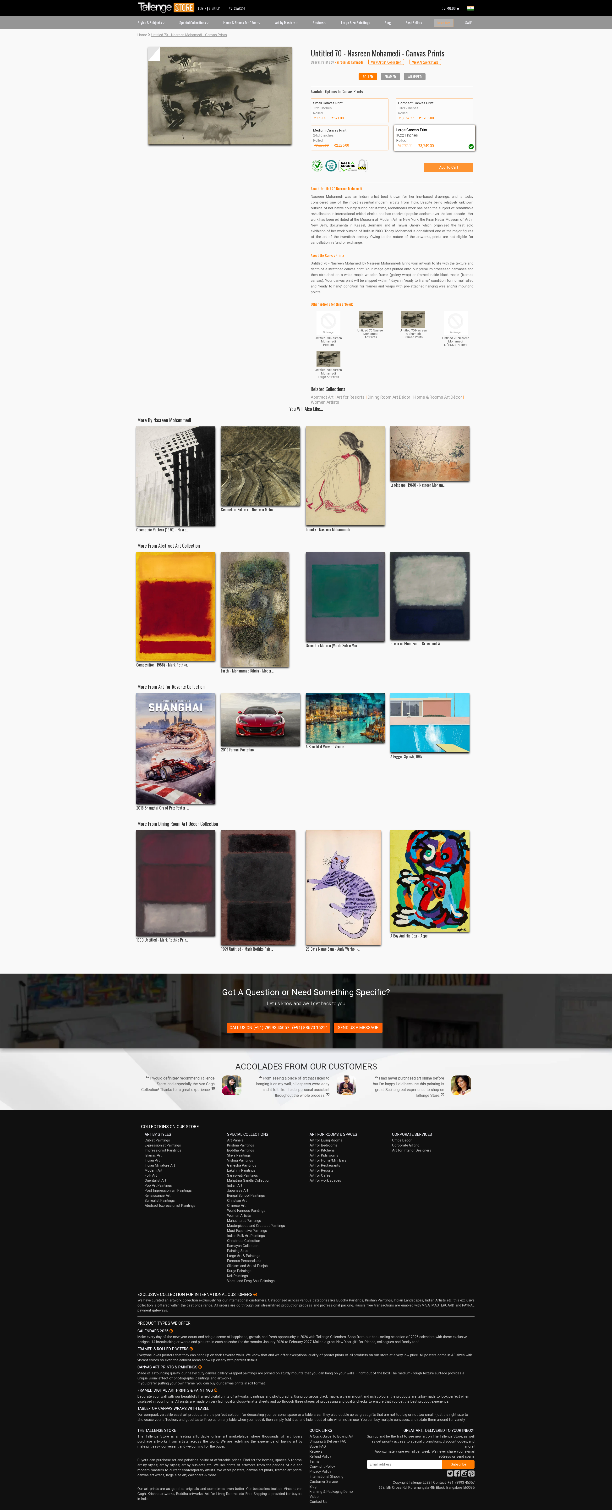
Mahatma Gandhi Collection (248, 1180)
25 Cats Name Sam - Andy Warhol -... (333, 949)
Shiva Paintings (239, 1155)
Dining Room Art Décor (389, 397)
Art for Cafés (320, 1175)
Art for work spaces (325, 1180)
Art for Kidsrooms (324, 1155)
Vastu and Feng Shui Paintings (251, 1281)
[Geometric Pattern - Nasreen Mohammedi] (260, 466)
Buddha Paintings (240, 1150)
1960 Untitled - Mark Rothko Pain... (162, 940)
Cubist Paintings (157, 1140)
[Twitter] (450, 1475)
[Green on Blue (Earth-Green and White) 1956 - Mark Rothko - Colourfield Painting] (430, 595)
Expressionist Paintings (163, 1145)
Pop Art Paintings (158, 1185)
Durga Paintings (239, 1271)
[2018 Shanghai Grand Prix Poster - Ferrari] (175, 748)
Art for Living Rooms (326, 1140)
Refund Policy (320, 1456)
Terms (315, 1461)
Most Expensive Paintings (247, 1231)
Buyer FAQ (318, 1446)
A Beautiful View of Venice (325, 746)
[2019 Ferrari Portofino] (260, 719)
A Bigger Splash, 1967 (406, 756)
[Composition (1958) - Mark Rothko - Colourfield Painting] (175, 606)
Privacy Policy (320, 1471)
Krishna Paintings (240, 1145)
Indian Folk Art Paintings (246, 1236)
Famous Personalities (244, 1261)
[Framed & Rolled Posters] (191, 1349)
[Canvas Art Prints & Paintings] (200, 1367)
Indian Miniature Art (160, 1165)
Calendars (443, 22)
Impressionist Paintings (163, 1150)
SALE (468, 22)
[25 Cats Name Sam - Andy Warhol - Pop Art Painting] (345, 887)
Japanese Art (237, 1190)
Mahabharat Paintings (244, 1220)
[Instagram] (464, 1475)
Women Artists (325, 402)
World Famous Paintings (246, 1210)
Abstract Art (322, 397)
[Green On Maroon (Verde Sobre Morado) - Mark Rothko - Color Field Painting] (345, 596)
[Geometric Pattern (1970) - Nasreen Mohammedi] (175, 476)
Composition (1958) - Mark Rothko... (162, 665)
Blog (388, 22)
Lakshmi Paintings (241, 1170)
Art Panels (235, 1140)
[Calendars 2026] (171, 1331)
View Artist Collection (386, 62)
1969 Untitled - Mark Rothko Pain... (247, 949)
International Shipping (326, 1476)
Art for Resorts (351, 397)
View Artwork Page (425, 62)
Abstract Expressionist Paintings (170, 1205)
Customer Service (324, 1481)
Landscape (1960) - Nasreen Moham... (417, 485)
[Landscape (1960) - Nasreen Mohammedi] (430, 453)
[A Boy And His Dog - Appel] (430, 881)
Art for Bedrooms (324, 1145)
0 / (449, 8)
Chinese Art (236, 1205)
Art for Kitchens (322, 1150)
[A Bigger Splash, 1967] (430, 722)
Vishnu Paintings (240, 1160)
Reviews (316, 1451)
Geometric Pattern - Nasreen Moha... (248, 509)
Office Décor (402, 1140)
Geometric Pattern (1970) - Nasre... (162, 530)
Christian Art (237, 1200)
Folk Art (151, 1175)
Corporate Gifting (405, 1145)
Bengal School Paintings (246, 1195)
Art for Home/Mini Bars (328, 1160)
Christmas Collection (243, 1241)
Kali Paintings (237, 1276)
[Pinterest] (471, 1475)
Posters (318, 22)
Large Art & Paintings (243, 1256)
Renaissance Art (157, 1195)
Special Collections (193, 22)
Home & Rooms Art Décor (240, 22)
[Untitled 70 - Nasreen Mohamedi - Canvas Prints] (220, 95)
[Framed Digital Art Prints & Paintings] (215, 1390)
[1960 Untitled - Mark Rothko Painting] (175, 883)
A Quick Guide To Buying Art (331, 1436)
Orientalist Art (155, 1180)
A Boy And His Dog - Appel (409, 936)
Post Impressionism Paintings (168, 1190)
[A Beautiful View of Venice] (345, 718)
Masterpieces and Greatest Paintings (256, 1225)
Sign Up (214, 8)
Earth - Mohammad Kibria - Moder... (247, 671)
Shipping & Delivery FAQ (328, 1441)
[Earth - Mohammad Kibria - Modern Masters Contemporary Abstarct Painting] (260, 609)
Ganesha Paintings (241, 1165)
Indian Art (152, 1160)
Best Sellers (413, 22)
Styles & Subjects (150, 22)
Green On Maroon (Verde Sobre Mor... (332, 645)
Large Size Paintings (355, 22)
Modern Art (153, 1170)
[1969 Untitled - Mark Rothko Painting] (260, 887)
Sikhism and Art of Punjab (247, 1266)
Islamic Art (153, 1155)
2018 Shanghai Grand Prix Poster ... (162, 808)
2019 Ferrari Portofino (237, 750)
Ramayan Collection (242, 1246)
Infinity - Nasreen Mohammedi (328, 529)
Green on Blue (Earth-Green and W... (416, 643)
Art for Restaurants (325, 1165)
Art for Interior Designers (411, 1150)
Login (202, 8)
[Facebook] (457, 1475)
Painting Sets (237, 1251)
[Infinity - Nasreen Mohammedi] (345, 475)
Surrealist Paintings (160, 1200)
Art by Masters (285, 22)
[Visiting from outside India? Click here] (255, 1294)
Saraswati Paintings (242, 1175)
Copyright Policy (322, 1466)
